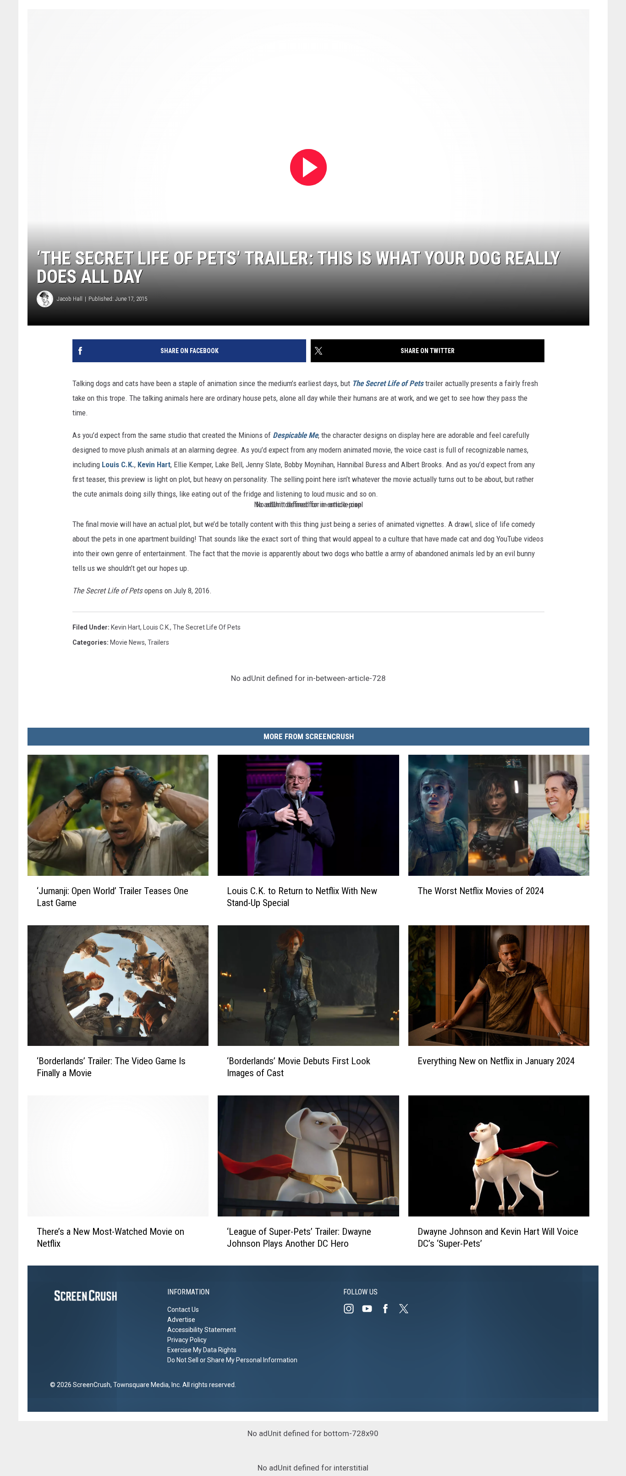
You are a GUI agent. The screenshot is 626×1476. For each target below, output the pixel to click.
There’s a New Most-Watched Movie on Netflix (110, 1237)
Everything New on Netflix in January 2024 (496, 1061)
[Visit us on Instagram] (352, 1308)
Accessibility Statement (201, 1329)
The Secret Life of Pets (207, 627)
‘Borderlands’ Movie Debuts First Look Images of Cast (298, 1067)
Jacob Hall (69, 298)
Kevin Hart (153, 464)
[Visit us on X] (407, 1308)
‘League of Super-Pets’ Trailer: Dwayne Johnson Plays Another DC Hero (299, 1237)
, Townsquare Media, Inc (145, 1384)
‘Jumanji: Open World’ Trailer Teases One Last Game (112, 896)
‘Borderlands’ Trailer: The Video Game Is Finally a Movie (111, 1067)
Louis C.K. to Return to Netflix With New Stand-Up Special (302, 896)
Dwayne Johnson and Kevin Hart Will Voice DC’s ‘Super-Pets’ (497, 1237)
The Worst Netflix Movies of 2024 (480, 890)
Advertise (181, 1319)
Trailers (158, 642)
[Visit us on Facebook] (389, 1308)
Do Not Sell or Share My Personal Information (232, 1360)
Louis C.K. (118, 464)
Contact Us (183, 1309)
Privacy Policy (187, 1339)
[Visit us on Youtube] (371, 1308)
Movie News (127, 642)
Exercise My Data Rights (201, 1350)
